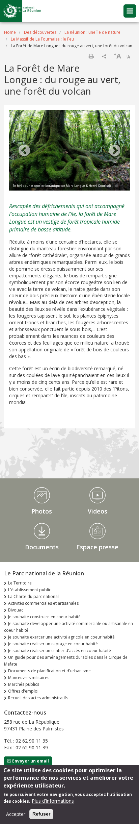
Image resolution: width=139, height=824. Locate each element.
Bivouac (15, 610)
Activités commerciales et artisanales (43, 603)
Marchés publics (23, 684)
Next (114, 151)
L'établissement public (29, 590)
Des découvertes (40, 32)
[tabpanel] (69, 151)
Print (91, 56)
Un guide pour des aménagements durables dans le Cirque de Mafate (66, 660)
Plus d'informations (53, 801)
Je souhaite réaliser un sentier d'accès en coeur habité (59, 650)
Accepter (15, 814)
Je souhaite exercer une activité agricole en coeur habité (61, 637)
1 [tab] (109, 186)
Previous (24, 151)
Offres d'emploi (23, 691)
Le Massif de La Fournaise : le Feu (42, 39)
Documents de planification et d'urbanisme (49, 671)
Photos (41, 511)
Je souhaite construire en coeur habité (44, 617)
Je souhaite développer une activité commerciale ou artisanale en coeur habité (68, 627)
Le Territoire (20, 583)
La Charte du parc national (33, 596)
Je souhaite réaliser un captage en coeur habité (53, 644)
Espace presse (97, 547)
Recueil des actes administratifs (38, 698)
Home (10, 32)
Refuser (41, 814)
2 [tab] (116, 186)
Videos (97, 511)
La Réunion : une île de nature (92, 32)
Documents (42, 547)
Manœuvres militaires (28, 677)
